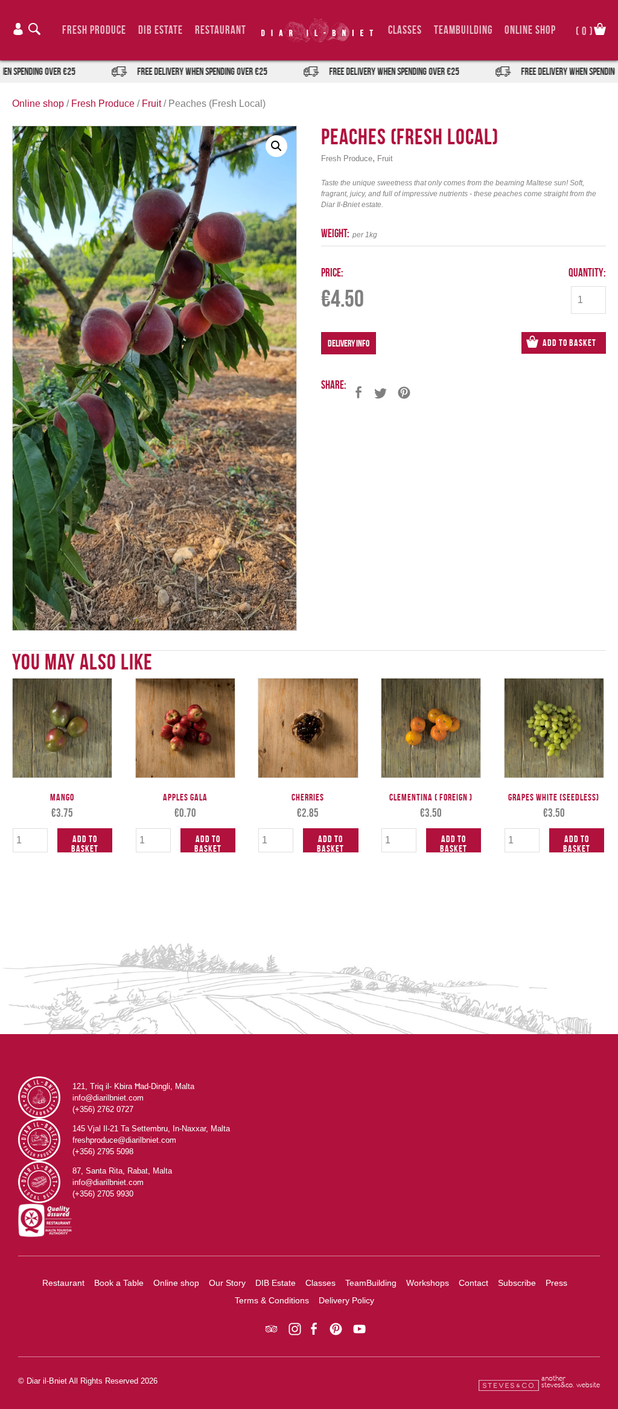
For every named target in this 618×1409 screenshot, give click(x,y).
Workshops (427, 1283)
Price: (332, 272)
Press (556, 1283)
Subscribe (517, 1283)
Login (18, 29)
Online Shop (530, 30)
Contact (473, 1283)
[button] (276, 146)
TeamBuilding (463, 30)
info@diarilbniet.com (108, 1097)
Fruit (151, 103)
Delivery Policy (346, 1300)
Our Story (227, 1283)
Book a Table (119, 1283)
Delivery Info (348, 343)
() (584, 30)
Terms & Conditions (272, 1300)
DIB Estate (160, 30)
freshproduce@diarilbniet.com (124, 1140)
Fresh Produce (94, 30)
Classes (405, 30)
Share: (333, 385)
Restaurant (220, 30)
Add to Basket (569, 342)
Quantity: (587, 272)
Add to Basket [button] (84, 843)
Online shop (38, 103)
